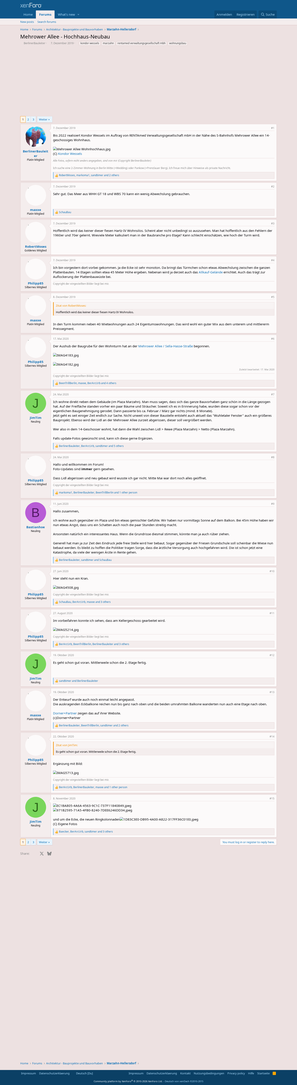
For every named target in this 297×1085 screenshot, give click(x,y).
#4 (272, 260)
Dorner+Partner (65, 713)
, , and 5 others (91, 446)
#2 (272, 186)
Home (28, 14)
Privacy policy (236, 1073)
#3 (272, 223)
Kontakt (185, 1073)
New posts (27, 22)
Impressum (28, 1073)
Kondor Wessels (70, 153)
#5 (272, 297)
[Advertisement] (148, 82)
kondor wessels (89, 43)
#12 (272, 655)
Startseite (263, 1073)
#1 (272, 128)
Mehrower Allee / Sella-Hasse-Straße (165, 346)
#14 (272, 736)
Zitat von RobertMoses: (71, 306)
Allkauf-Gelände (211, 272)
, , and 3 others (85, 602)
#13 (272, 692)
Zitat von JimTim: (67, 745)
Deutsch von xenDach (184, 1081)
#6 (272, 339)
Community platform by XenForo (128, 1081)
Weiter (43, 119)
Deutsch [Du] (84, 1073)
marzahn (108, 43)
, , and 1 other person (98, 492)
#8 (272, 457)
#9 (272, 504)
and (78, 681)
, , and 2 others (89, 175)
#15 (272, 798)
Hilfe (251, 1073)
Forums (45, 14)
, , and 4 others (87, 383)
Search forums (46, 22)
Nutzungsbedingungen (209, 1073)
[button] (78, 14)
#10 (272, 571)
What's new (66, 14)
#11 (272, 613)
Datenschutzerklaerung (54, 1073)
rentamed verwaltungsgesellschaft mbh (141, 43)
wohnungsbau (177, 43)
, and (85, 560)
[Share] (267, 128)
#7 (272, 394)
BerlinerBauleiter (34, 43)
